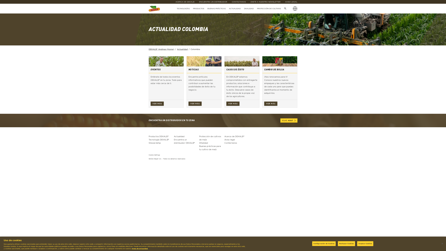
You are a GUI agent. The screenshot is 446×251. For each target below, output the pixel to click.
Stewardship (155, 143)
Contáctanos (230, 143)
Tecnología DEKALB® (159, 139)
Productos (198, 8)
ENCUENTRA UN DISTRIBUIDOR (213, 2)
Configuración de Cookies (323, 243)
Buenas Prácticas (216, 8)
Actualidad (235, 8)
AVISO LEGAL (291, 2)
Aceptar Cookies (365, 243)
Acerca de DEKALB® (234, 136)
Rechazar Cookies (346, 243)
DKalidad (249, 8)
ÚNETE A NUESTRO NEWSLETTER (265, 2)
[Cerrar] (442, 243)
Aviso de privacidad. (140, 248)
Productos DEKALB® (159, 136)
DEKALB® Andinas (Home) (161, 49)
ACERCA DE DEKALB (184, 2)
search (285, 8)
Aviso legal (229, 139)
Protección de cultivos (269, 8)
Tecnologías (183, 8)
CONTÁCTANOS (239, 2)
